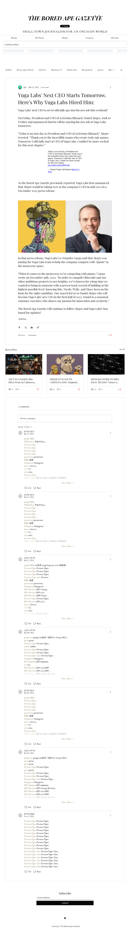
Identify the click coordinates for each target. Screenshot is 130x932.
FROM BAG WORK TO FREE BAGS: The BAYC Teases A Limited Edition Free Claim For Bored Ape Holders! (105, 382)
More (110, 70)
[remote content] (65, 161)
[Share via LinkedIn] (31, 328)
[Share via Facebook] (19, 328)
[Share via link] (38, 328)
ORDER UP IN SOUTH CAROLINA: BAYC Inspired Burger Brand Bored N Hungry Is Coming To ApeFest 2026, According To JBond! (65, 382)
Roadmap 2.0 (56, 70)
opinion (100, 70)
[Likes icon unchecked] (25, 489)
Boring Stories (87, 70)
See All (122, 351)
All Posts (8, 70)
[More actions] (110, 87)
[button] (121, 70)
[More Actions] (110, 434)
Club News (42, 70)
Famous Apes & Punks (25, 70)
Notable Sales (72, 70)
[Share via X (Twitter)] (25, 328)
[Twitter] (65, 919)
